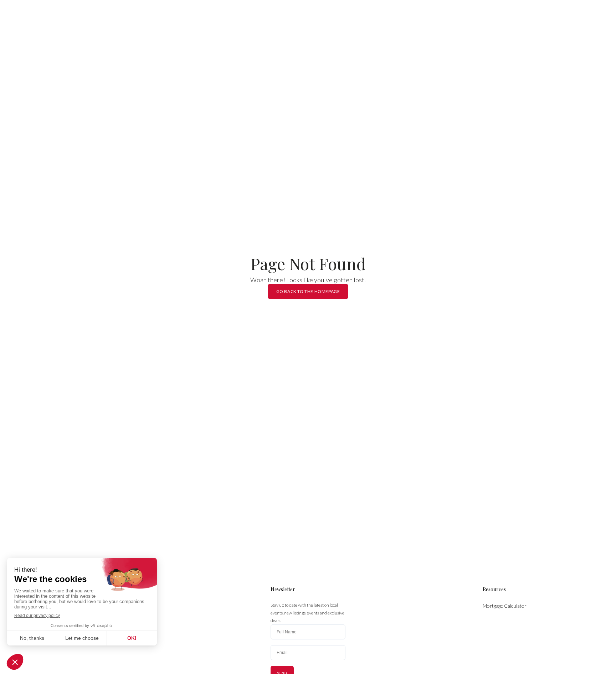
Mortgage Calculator (505, 606)
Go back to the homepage (308, 291)
